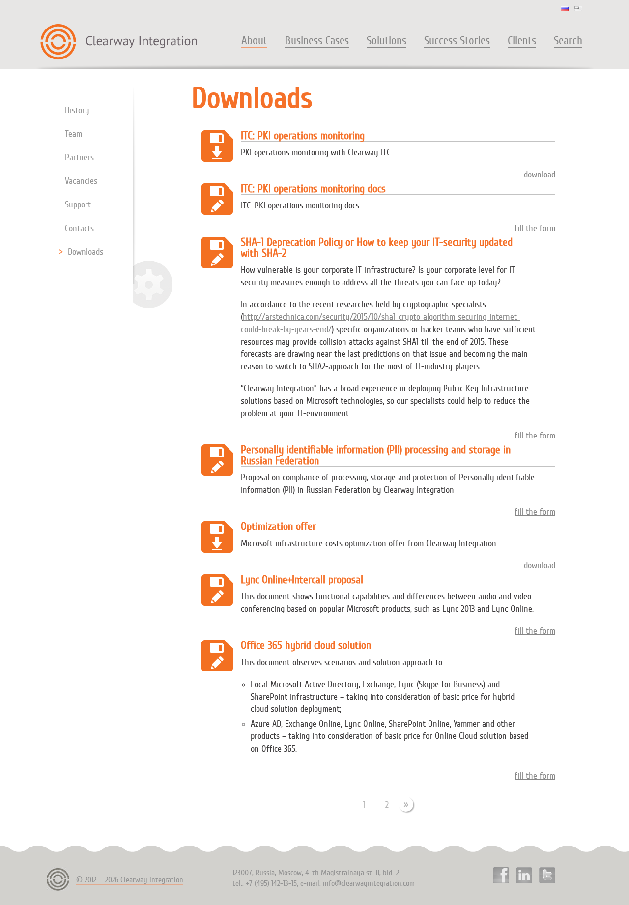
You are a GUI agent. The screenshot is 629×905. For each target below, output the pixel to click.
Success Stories (457, 40)
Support (78, 204)
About (254, 40)
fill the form (535, 228)
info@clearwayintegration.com (369, 883)
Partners (79, 157)
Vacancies (81, 181)
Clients (522, 40)
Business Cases (317, 40)
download (539, 174)
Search (568, 40)
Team (73, 134)
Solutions (386, 40)
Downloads (85, 252)
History (77, 110)
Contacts (79, 228)
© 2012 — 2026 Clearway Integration (129, 880)
